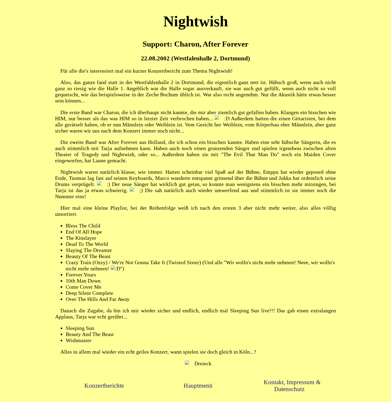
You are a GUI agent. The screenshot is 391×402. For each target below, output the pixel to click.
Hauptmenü (198, 385)
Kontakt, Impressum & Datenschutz (292, 385)
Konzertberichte (104, 385)
